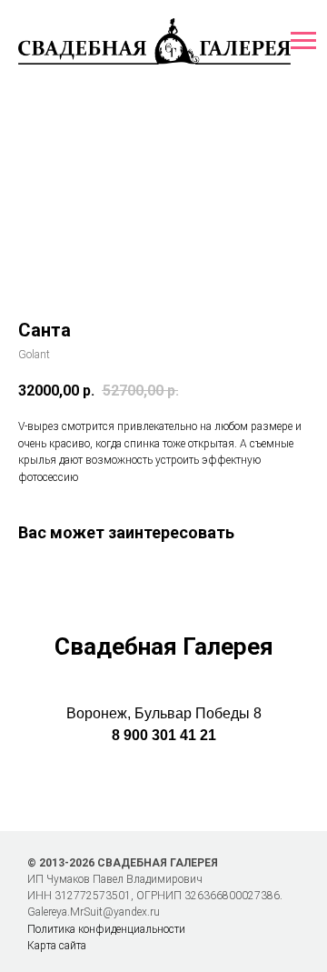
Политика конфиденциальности (106, 929)
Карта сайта (56, 945)
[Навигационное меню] (303, 41)
